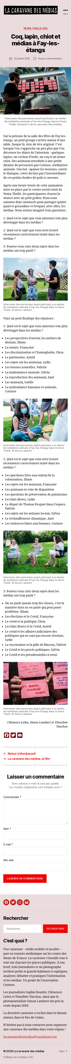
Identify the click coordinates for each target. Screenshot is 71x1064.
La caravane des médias (29, 1051)
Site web (8, 860)
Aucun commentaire (50, 58)
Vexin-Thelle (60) (35, 28)
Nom (7, 828)
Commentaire (12, 797)
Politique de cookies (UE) (18, 1057)
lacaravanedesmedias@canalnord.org (30, 1037)
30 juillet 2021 (22, 58)
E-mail (8, 844)
